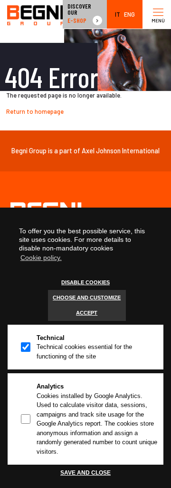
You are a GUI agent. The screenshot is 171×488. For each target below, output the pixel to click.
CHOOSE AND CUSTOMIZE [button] (87, 297)
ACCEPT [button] (86, 313)
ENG (129, 14)
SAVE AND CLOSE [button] (85, 472)
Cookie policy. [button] (41, 257)
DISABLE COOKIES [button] (85, 282)
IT (117, 14)
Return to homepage (35, 111)
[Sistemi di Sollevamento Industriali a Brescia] (35, 14)
